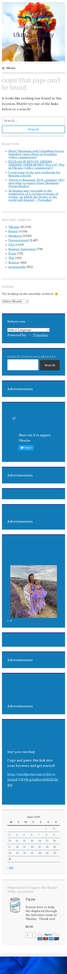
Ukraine (14, 227)
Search (49, 365)
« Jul (10, 867)
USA (11, 244)
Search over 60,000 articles (31, 356)
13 (32, 840)
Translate (40, 335)
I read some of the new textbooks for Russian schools (34, 174)
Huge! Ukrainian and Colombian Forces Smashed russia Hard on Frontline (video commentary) (36, 154)
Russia (13, 231)
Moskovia (15, 236)
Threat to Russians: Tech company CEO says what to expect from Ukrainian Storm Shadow (36, 183)
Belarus (13, 262)
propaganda (16, 267)
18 (17, 846)
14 (40, 840)
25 (17, 853)
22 (47, 846)
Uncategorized (18, 240)
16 (54, 840)
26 (24, 853)
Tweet (27, 447)
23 (54, 846)
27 (32, 853)
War (11, 258)
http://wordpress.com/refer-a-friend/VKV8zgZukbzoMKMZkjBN (32, 779)
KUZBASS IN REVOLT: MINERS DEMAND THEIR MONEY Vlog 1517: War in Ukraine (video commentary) (36, 165)
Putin (12, 253)
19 (24, 846)
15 (47, 840)
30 (54, 853)
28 (40, 853)
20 (32, 846)
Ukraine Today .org (33, 37)
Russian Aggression (22, 249)
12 (24, 840)
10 (10, 840)
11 (17, 840)
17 (10, 846)
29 (47, 853)
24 (10, 853)
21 (40, 846)
